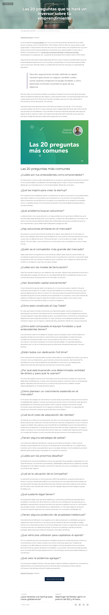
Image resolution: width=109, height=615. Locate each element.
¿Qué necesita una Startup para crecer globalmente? (37, 598)
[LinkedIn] (83, 605)
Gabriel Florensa (50, 22)
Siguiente (58, 594)
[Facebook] (76, 605)
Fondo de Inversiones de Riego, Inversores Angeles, (60, 52)
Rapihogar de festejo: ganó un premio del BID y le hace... (70, 598)
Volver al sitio (8, 4)
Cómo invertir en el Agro (54, 579)
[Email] (87, 605)
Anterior (24, 594)
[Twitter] (80, 605)
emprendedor (39, 42)
